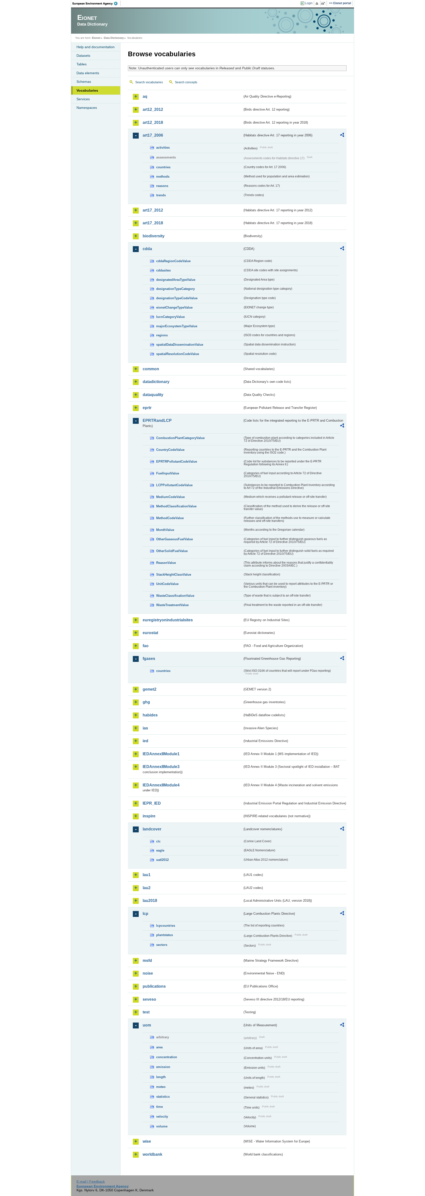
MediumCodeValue (170, 497)
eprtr (147, 408)
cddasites (163, 270)
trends (161, 195)
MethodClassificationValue (176, 506)
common (151, 369)
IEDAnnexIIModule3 (161, 767)
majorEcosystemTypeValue (176, 326)
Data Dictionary (114, 37)
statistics (163, 1096)
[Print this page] (317, 3)
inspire (149, 816)
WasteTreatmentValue (172, 605)
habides (150, 715)
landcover (152, 829)
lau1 (147, 875)
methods (162, 176)
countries (163, 167)
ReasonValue (166, 563)
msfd (147, 960)
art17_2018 (153, 223)
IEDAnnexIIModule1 (161, 754)
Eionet (96, 37)
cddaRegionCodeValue (173, 261)
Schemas (83, 82)
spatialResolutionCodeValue (177, 354)
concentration (166, 1057)
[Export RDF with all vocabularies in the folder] (342, 136)
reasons (162, 186)
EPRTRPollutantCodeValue (176, 461)
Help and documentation (95, 47)
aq (145, 96)
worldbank (152, 1154)
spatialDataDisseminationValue (179, 344)
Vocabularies (87, 90)
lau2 (147, 888)
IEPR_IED (152, 803)
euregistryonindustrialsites (168, 620)
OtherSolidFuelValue (172, 551)
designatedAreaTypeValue (175, 280)
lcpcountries (165, 925)
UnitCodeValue (167, 584)
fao (146, 646)
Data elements (87, 73)
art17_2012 (153, 210)
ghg (146, 702)
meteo (161, 1087)
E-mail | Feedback (90, 1181)
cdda (147, 249)
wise (147, 1141)
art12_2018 (153, 122)
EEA (97, 3)
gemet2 (149, 689)
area (159, 1047)
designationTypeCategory (175, 289)
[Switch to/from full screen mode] (324, 3)
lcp (145, 913)
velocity (162, 1116)
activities (163, 147)
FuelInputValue (167, 473)
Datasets (83, 55)
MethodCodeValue (170, 518)
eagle (160, 850)
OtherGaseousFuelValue (174, 539)
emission (163, 1067)
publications (154, 986)
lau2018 (150, 900)
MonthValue (165, 530)
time (159, 1107)
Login (309, 3)
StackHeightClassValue (173, 574)
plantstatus (164, 935)
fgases (149, 658)
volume (161, 1126)
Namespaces (86, 108)
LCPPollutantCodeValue (174, 485)
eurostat (150, 633)
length (161, 1077)
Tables (81, 64)
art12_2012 (153, 109)
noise (148, 973)
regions (162, 335)
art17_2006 (153, 135)
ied (145, 741)
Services (83, 99)
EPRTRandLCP (157, 420)
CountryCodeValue (170, 450)
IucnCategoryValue (170, 317)
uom (147, 1025)
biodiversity (154, 236)
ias (145, 728)
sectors (161, 945)
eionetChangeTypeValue (174, 307)
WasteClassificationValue (175, 596)
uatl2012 (162, 860)
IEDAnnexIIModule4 (161, 785)
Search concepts (186, 82)
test (146, 1012)
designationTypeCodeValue (176, 298)
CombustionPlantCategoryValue (180, 438)
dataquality (153, 395)
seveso (149, 999)
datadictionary (156, 382)
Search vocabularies (149, 82)
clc (158, 841)
